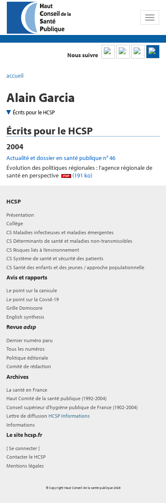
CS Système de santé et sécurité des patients (54, 258)
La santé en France (26, 390)
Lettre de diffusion (48, 416)
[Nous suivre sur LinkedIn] (108, 51)
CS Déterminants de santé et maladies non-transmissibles (69, 241)
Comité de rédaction (28, 366)
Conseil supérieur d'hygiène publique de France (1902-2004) (71, 407)
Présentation (20, 215)
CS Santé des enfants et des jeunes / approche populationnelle (75, 267)
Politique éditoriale (27, 358)
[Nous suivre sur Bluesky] (123, 51)
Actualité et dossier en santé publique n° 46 (60, 158)
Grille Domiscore (24, 308)
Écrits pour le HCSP (34, 112)
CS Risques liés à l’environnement (42, 250)
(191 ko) (81, 175)
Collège (14, 223)
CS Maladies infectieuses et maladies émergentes (60, 232)
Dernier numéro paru (29, 340)
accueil (14, 75)
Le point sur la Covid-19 (32, 299)
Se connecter (23, 448)
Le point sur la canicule (31, 290)
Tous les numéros (25, 349)
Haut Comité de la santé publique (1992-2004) (56, 398)
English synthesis (25, 317)
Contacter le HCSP (26, 457)
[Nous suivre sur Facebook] (138, 51)
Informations (20, 425)
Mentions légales (25, 465)
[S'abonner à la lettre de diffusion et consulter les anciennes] (153, 51)
